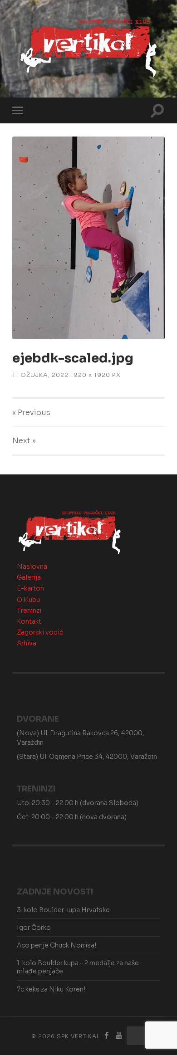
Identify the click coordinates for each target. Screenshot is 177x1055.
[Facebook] (107, 1035)
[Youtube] (119, 1035)
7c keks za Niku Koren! (51, 989)
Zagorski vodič (40, 632)
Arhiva (26, 643)
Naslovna (32, 566)
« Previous (31, 412)
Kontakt (29, 621)
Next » (24, 440)
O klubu (28, 600)
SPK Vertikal (78, 1036)
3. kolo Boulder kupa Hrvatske (63, 910)
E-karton (30, 588)
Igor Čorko (34, 927)
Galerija (29, 577)
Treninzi (29, 610)
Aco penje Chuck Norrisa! (56, 945)
